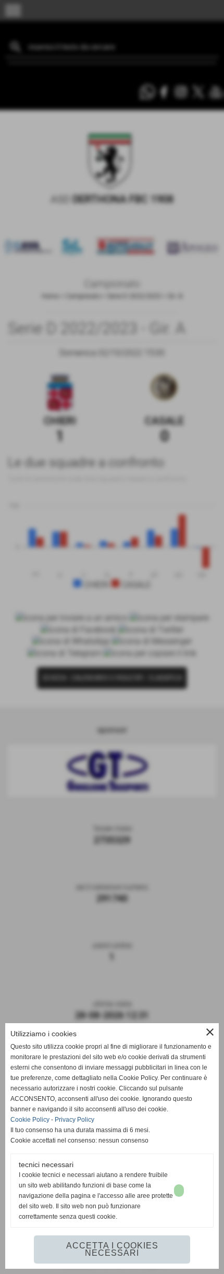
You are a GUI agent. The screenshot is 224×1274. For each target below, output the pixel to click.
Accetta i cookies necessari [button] (112, 1249)
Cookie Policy (29, 1119)
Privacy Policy (74, 1119)
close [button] (210, 1032)
